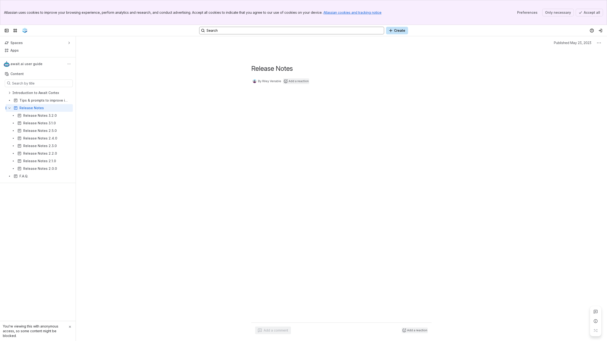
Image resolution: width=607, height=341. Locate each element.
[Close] (70, 327)
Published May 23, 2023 (572, 43)
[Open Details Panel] (595, 321)
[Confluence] (25, 30)
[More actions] (69, 64)
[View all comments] (595, 311)
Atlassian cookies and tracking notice (352, 12)
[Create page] (595, 330)
